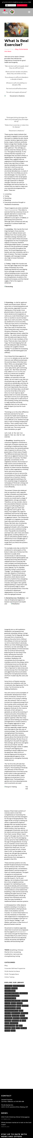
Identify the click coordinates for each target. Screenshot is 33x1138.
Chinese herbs (23, 993)
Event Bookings (11, 5)
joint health (24, 1013)
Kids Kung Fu (15, 1015)
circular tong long (10, 998)
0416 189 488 (6, 2)
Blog (16, 49)
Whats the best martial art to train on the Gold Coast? (16, 1123)
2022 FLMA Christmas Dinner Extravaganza (15, 1117)
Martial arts (24, 1018)
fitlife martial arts (10, 1008)
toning (17, 956)
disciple (13, 1003)
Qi (20, 1020)
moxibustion (15, 1020)
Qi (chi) (24, 1020)
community (25, 1000)
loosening (17, 952)
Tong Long (23, 1028)
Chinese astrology (10, 990)
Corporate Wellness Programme (14, 968)
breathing (13, 950)
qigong (7, 1023)
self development (10, 1025)
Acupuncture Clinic (22, 5)
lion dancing (8, 1018)
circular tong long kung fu (12, 1000)
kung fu (22, 1015)
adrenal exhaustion (18, 985)
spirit (20, 1025)
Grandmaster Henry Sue (11, 1010)
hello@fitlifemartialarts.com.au (20, 2)
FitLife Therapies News (11, 974)
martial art (16, 1018)
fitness (18, 1008)
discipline (19, 1003)
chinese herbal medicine (12, 993)
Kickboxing (8, 1015)
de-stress (7, 1003)
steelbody (7, 1028)
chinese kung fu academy (12, 995)
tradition (7, 1030)
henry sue (7, 1013)
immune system (16, 1013)
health (21, 1010)
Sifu (17, 1025)
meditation (8, 954)
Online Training (9, 977)
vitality (13, 1030)
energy (19, 1005)
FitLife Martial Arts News (12, 971)
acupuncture (8, 985)
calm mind (14, 988)
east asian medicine (10, 1005)
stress (13, 1028)
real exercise (17, 954)
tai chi (18, 1028)
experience (25, 1005)
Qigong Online (14, 1023)
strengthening (9, 956)
